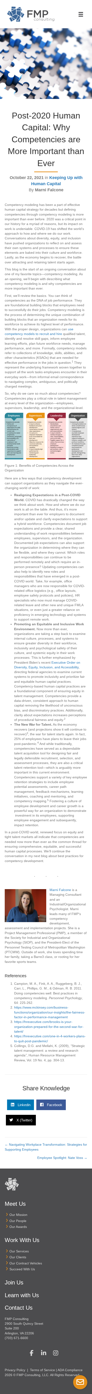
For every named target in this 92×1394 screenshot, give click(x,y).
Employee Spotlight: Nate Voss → (62, 1158)
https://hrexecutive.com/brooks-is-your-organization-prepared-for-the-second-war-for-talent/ (49, 1026)
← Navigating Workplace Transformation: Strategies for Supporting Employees (46, 1147)
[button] (31, 1352)
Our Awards (18, 1227)
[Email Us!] (80, 1382)
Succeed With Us (22, 1269)
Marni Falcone (60, 890)
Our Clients (17, 1257)
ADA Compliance (70, 1370)
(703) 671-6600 (16, 1338)
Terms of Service (42, 1370)
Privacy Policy (15, 1370)
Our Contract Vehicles (25, 1263)
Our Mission (18, 1215)
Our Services (19, 1251)
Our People (17, 1221)
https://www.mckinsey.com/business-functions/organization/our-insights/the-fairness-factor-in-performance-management (49, 1012)
